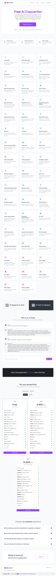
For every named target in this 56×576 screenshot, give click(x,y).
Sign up (49, 2)
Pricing (37, 2)
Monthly (25, 394)
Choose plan (15, 452)
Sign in (43, 2)
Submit (49, 359)
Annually (30, 394)
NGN (33, 391)
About (33, 2)
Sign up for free (27, 24)
